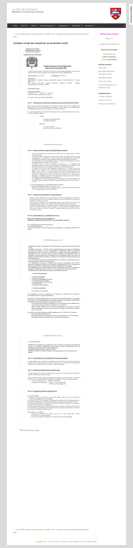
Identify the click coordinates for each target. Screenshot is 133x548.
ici (112, 38)
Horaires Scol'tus (105, 100)
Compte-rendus (37, 34)
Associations (63, 26)
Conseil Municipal (23, 34)
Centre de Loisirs (105, 81)
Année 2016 (49, 34)
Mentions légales (92, 541)
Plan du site (82, 541)
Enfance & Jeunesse (47, 26)
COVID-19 (24, 26)
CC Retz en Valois (105, 96)
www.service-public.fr (106, 104)
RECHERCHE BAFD (105, 78)
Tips (76, 541)
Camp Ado (102, 68)
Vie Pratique (76, 26)
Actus (15, 26)
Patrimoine (88, 26)
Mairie (33, 26)
